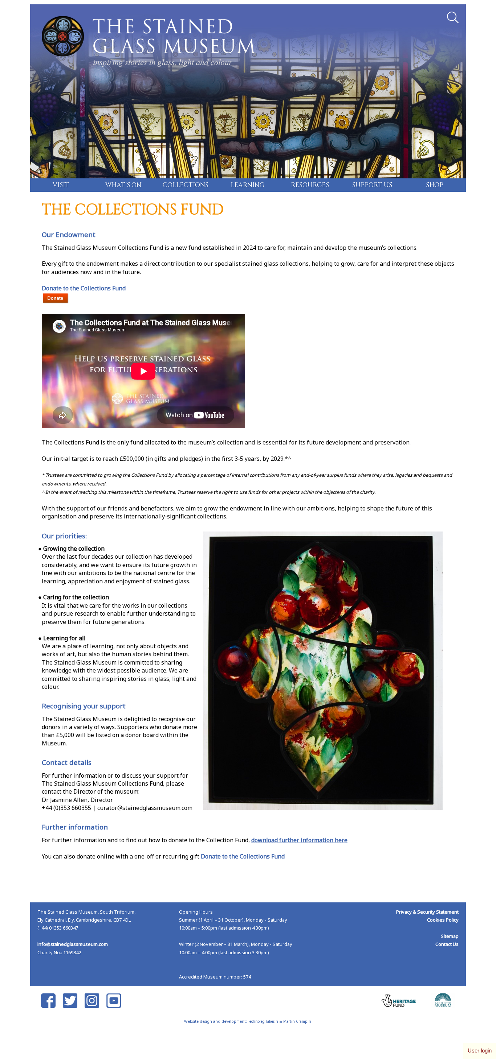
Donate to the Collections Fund (84, 288)
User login (480, 1050)
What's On (123, 185)
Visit (61, 185)
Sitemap (450, 936)
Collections (185, 185)
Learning (248, 185)
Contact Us (447, 944)
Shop (434, 185)
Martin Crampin (297, 1021)
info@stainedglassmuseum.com (72, 944)
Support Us (372, 185)
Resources (310, 185)
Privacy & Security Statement (427, 912)
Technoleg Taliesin (263, 1021)
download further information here (299, 840)
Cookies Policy (443, 920)
